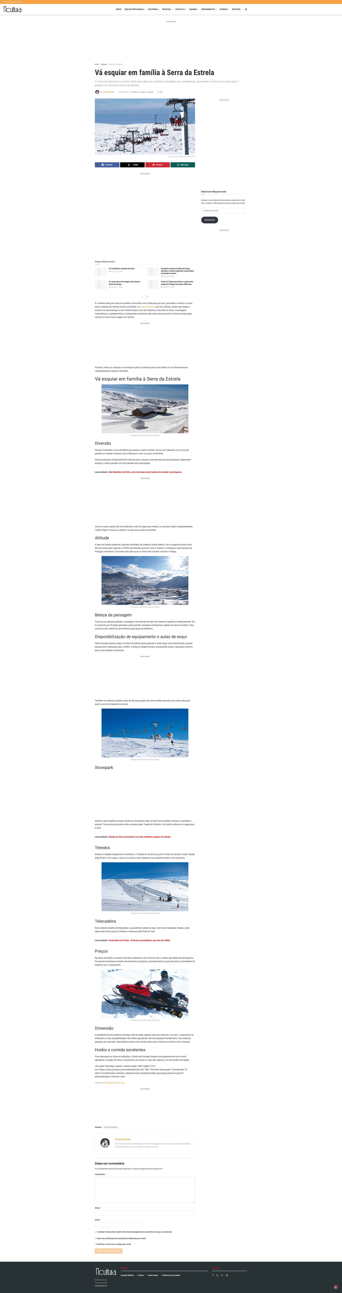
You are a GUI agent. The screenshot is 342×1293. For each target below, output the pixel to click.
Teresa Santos (109, 92)
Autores (141, 1275)
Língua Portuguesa (134, 9)
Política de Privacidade (171, 1275)
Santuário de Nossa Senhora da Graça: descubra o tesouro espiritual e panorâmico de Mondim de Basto (177, 270)
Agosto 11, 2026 (168, 287)
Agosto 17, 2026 (116, 287)
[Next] (147, 297)
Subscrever (209, 220)
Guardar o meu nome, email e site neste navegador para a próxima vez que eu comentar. (135, 1232)
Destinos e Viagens (116, 64)
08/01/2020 (123, 92)
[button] (145, 126)
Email (98, 1219)
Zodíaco (223, 9)
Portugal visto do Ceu (114, 1082)
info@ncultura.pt (101, 1286)
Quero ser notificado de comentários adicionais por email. (121, 1238)
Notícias (236, 9)
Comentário (101, 1174)
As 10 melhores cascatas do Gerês (122, 268)
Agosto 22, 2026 (116, 271)
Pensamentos (208, 9)
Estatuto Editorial (127, 1275)
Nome (98, 1208)
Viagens (193, 9)
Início (118, 9)
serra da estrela (110, 1127)
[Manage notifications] (336, 1287)
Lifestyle (180, 9)
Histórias (153, 9)
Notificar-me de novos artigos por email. (114, 1244)
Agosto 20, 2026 (168, 276)
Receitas (166, 9)
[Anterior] (143, 297)
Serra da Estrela (148, 306)
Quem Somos (153, 1275)
